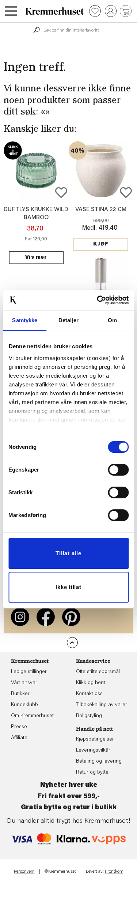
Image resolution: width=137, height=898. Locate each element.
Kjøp (101, 244)
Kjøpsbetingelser (95, 739)
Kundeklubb (24, 705)
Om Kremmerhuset (32, 716)
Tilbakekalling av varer (101, 705)
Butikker (20, 694)
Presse (19, 727)
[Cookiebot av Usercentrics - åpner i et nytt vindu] (97, 300)
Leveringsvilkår (93, 750)
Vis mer (36, 257)
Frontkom (114, 871)
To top (72, 642)
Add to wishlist (61, 192)
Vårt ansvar (24, 683)
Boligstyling (89, 716)
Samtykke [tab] (24, 320)
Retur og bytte (92, 772)
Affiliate (19, 738)
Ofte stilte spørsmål (98, 672)
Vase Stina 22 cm (100, 209)
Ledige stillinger (29, 672)
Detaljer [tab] (68, 320)
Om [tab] (112, 320)
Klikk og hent (90, 683)
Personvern (24, 871)
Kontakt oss (89, 694)
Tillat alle (68, 553)
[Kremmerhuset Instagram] (20, 617)
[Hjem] (55, 11)
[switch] (118, 470)
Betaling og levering (99, 761)
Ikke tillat (68, 587)
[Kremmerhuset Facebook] (46, 617)
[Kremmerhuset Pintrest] (71, 617)
